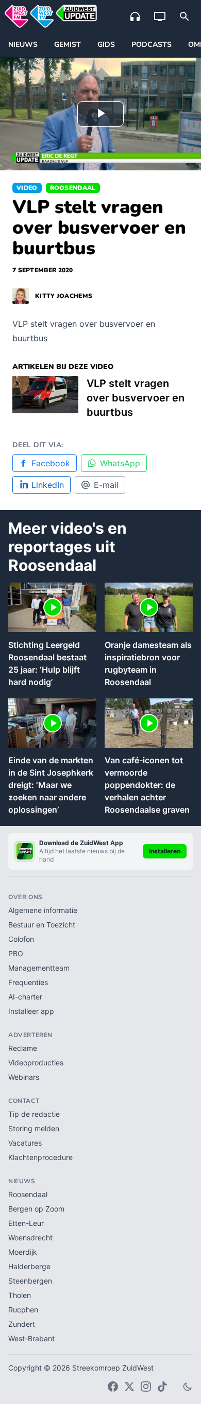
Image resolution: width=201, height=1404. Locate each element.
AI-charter (25, 996)
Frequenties (28, 982)
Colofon (21, 939)
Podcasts (151, 44)
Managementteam (39, 967)
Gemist (67, 44)
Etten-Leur (26, 1223)
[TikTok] (162, 1386)
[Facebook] (113, 1386)
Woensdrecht (30, 1237)
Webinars (23, 1077)
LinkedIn (47, 485)
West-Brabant (31, 1338)
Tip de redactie (34, 1114)
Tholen (19, 1295)
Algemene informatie (42, 910)
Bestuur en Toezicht (41, 924)
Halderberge (29, 1266)
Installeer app (31, 1011)
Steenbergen (30, 1280)
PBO (15, 953)
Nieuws (23, 44)
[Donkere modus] (187, 1386)
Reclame (22, 1048)
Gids (106, 44)
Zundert (21, 1324)
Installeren (164, 851)
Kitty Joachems (63, 296)
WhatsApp (120, 463)
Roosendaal (73, 188)
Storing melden (33, 1128)
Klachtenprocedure (40, 1157)
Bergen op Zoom (36, 1208)
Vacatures (25, 1142)
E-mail (106, 485)
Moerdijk (22, 1252)
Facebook (50, 463)
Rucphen (23, 1309)
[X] (129, 1386)
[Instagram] (146, 1386)
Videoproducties (35, 1062)
